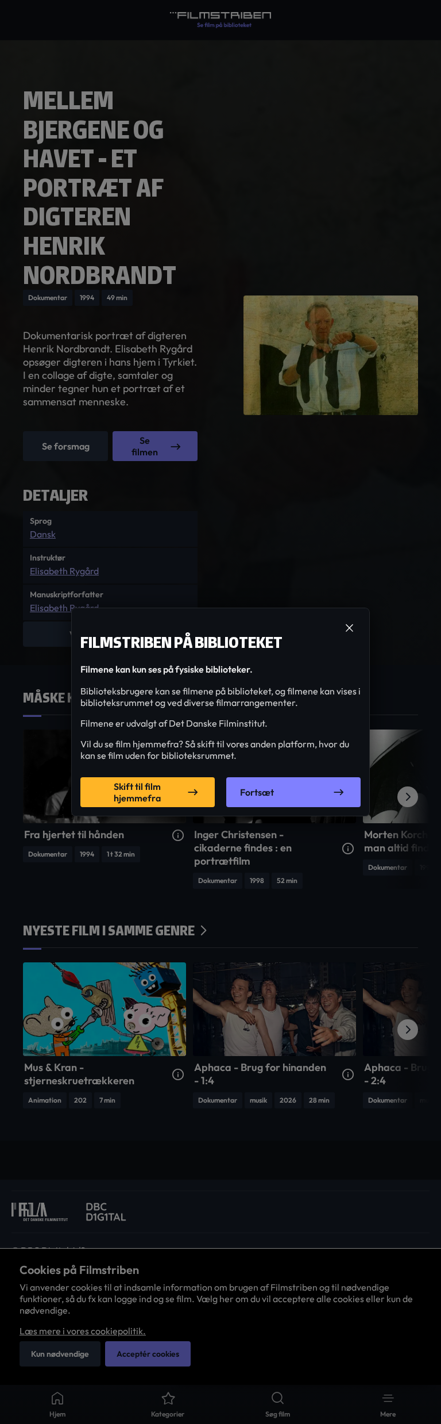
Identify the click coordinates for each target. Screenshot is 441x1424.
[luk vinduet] (349, 628)
